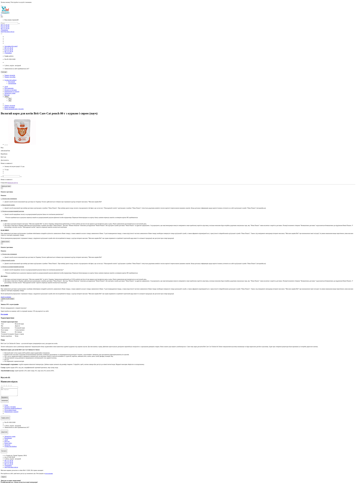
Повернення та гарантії (11, 91)
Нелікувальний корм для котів (14, 109)
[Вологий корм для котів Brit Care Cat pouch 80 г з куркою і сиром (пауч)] (22, 144)
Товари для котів (9, 75)
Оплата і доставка (10, 406)
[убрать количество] (1, 176)
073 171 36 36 (5, 26)
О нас (6, 405)
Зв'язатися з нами (9, 93)
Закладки (7, 445)
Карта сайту (8, 443)
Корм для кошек (9, 107)
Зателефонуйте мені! (11, 46)
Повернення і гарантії (11, 411)
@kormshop (4, 30)
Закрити (3, 476)
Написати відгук (12, 182)
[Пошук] (19, 23)
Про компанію (9, 88)
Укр (10, 100)
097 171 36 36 (5, 25)
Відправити (4, 397)
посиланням (49, 473)
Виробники (8, 438)
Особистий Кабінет (10, 446)
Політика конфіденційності (13, 408)
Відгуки (7, 95)
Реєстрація (11, 82)
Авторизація (12, 83)
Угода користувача (10, 410)
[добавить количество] (21, 176)
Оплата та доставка (10, 90)
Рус (10, 98)
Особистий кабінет (10, 80)
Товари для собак (9, 77)
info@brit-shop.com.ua (7, 31)
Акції (6, 86)
